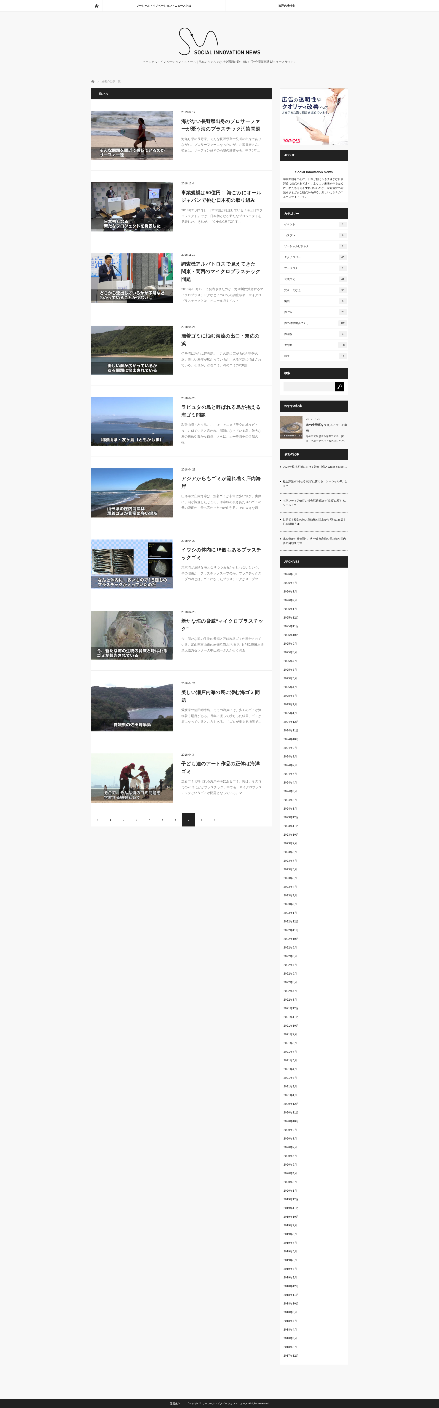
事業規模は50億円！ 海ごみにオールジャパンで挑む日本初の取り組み (221, 196)
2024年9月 (290, 747)
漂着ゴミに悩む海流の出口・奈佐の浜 (220, 339)
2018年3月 (290, 1338)
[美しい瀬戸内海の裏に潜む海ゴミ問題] (132, 706)
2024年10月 (291, 739)
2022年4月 (290, 991)
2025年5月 (290, 678)
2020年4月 (290, 1173)
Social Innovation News (314, 172)
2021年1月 (290, 1095)
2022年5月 (290, 982)
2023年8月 (290, 852)
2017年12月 (291, 1355)
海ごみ (314, 312)
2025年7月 (290, 661)
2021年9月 (290, 1034)
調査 (314, 356)
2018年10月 (291, 1303)
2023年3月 (290, 895)
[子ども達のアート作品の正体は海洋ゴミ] (132, 778)
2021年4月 (290, 1069)
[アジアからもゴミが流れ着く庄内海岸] (132, 493)
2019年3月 (290, 1268)
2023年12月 (291, 817)
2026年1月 (290, 609)
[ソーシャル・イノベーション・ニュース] (219, 54)
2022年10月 (291, 938)
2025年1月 (290, 713)
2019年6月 (290, 1251)
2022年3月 (290, 999)
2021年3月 (290, 1077)
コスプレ (314, 235)
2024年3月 (290, 791)
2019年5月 (290, 1260)
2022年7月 (290, 965)
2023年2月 (290, 904)
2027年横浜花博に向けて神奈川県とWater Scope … (315, 466)
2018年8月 (290, 1312)
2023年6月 (290, 869)
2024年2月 (290, 800)
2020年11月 (291, 1112)
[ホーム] (96, 5)
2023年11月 (291, 826)
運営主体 (175, 1403)
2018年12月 (291, 1286)
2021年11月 (291, 1017)
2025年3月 (290, 695)
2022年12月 (291, 921)
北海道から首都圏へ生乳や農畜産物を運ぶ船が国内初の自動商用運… (314, 541)
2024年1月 (290, 808)
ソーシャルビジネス (314, 246)
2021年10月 (291, 1025)
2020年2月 (290, 1182)
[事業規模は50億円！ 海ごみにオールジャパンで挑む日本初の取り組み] (132, 206)
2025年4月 (290, 687)
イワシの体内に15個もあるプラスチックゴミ (221, 553)
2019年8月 (290, 1234)
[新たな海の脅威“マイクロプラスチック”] (132, 635)
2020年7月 (290, 1147)
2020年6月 (290, 1156)
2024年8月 (290, 756)
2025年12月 (291, 617)
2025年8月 (290, 652)
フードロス (314, 268)
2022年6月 (290, 973)
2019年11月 (291, 1208)
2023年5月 (290, 878)
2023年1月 (290, 912)
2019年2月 (290, 1277)
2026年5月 (290, 574)
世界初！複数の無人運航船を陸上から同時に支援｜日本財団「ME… (314, 522)
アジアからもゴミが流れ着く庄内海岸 (221, 482)
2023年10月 (291, 834)
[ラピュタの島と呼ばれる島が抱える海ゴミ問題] (132, 421)
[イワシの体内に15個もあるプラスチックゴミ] (132, 564)
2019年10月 (291, 1216)
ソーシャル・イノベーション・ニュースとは (163, 5)
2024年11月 (291, 730)
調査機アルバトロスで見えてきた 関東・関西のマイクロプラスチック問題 (221, 271)
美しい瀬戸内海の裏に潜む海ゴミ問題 (220, 696)
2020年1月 (290, 1190)
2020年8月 (290, 1138)
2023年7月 (290, 860)
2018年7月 (290, 1321)
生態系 (314, 345)
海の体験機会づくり (314, 323)
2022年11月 (291, 930)
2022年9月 (290, 947)
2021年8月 (290, 1043)
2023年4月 (290, 886)
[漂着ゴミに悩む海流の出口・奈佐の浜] (132, 350)
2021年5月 (290, 1060)
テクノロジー (314, 257)
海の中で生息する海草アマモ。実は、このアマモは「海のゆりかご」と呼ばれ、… (326, 441)
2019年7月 (290, 1242)
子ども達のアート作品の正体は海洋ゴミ (220, 767)
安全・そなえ (314, 290)
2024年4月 (290, 782)
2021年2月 (290, 1086)
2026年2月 (290, 600)
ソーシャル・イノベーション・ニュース (225, 1403)
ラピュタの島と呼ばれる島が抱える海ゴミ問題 (221, 410)
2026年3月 (290, 591)
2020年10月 (291, 1121)
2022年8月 (290, 956)
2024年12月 (291, 721)
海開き (314, 334)
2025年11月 (291, 626)
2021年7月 (290, 1051)
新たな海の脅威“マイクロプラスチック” (222, 624)
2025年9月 (290, 643)
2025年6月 (290, 669)
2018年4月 (290, 1329)
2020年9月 (290, 1130)
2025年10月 (291, 635)
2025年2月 (290, 704)
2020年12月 (291, 1103)
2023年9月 (290, 843)
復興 (314, 301)
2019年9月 (290, 1225)
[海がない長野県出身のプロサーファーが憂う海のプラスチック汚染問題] (132, 135)
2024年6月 (290, 774)
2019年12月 (291, 1199)
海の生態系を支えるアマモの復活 (327, 427)
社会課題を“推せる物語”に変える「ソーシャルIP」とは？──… (315, 483)
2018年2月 (290, 1347)
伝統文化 (314, 279)
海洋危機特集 (286, 5)
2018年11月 (291, 1294)
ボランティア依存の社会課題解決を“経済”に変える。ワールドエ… (315, 503)
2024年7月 (290, 765)
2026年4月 (290, 582)
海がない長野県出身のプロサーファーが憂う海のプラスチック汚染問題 (220, 125)
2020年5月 (290, 1164)
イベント (314, 224)
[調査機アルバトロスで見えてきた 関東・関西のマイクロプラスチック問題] (132, 278)
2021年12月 (291, 1008)
